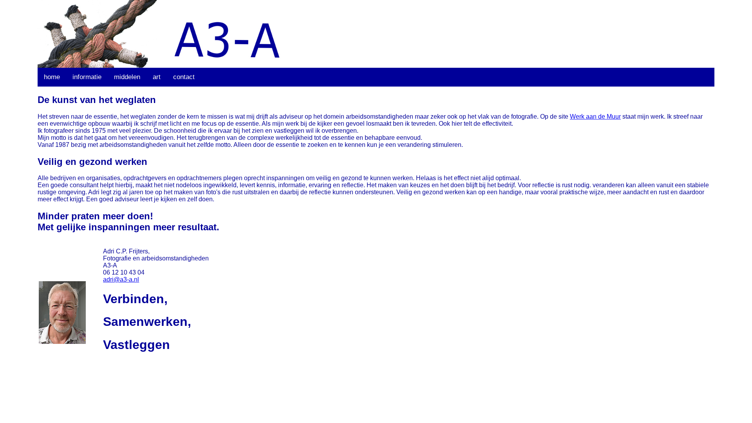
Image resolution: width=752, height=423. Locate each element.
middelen (127, 77)
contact (184, 77)
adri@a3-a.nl (121, 279)
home (52, 77)
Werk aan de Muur (595, 116)
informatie (86, 77)
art (157, 77)
